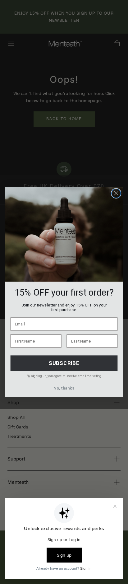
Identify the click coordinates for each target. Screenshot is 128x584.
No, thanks (63, 388)
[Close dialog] (116, 193)
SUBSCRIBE (64, 363)
